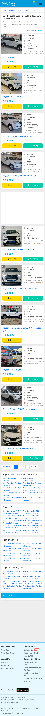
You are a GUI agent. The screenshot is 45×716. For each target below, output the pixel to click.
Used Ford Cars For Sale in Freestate (12, 484)
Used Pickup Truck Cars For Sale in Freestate (31, 577)
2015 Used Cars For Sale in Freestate (12, 550)
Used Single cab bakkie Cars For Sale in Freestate (32, 582)
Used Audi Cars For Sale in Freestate (32, 494)
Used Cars (5, 650)
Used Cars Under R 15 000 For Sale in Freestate (12, 512)
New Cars (27, 681)
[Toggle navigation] (40, 3)
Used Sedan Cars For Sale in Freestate (12, 587)
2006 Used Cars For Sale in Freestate (12, 559)
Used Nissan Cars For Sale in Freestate (12, 499)
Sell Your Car (31, 650)
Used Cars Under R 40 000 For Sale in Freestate (12, 522)
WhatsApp (33, 67)
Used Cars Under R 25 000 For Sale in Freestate (32, 512)
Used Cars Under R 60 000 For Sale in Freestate (32, 526)
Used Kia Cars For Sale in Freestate (31, 499)
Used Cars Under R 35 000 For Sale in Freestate (32, 517)
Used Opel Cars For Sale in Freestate (31, 484)
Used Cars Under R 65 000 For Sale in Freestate (12, 531)
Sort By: (34, 31)
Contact (13, 67)
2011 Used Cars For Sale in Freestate (31, 554)
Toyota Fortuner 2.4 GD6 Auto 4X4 (19, 409)
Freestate (25, 10)
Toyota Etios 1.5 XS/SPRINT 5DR (18, 448)
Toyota (33, 10)
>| (35, 467)
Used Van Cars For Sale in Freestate (12, 577)
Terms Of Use (6, 713)
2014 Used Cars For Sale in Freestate (31, 550)
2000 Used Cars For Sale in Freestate (31, 559)
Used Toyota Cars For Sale (32, 663)
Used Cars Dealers (8, 653)
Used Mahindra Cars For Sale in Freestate (31, 489)
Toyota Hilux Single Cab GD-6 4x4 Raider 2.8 (22, 329)
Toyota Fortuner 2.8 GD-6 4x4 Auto (19, 249)
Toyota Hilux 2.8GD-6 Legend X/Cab (19, 176)
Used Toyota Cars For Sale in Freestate (12, 479)
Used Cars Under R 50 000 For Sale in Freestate (12, 526)
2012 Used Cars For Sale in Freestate (12, 554)
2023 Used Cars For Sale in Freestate (12, 545)
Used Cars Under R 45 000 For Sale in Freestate (32, 522)
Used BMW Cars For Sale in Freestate (12, 489)
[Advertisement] (22, 208)
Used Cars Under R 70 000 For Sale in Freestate (32, 531)
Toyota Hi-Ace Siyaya (12, 370)
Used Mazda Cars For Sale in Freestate (12, 494)
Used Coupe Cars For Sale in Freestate (32, 587)
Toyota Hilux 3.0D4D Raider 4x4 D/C (19, 136)
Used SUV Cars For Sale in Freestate (32, 573)
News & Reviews (7, 668)
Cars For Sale (14, 10)
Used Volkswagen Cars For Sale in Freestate (32, 479)
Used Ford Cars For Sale (33, 678)
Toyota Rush (8, 57)
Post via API (28, 656)
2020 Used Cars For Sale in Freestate (31, 545)
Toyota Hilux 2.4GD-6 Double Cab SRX (21, 288)
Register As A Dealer (31, 653)
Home (5, 10)
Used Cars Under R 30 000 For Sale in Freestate (12, 517)
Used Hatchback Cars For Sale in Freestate (12, 573)
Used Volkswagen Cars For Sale (32, 668)
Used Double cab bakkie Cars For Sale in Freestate (12, 582)
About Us (4, 662)
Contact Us (5, 665)
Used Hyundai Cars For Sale (32, 674)
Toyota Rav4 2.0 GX (12, 97)
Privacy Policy (19, 713)
